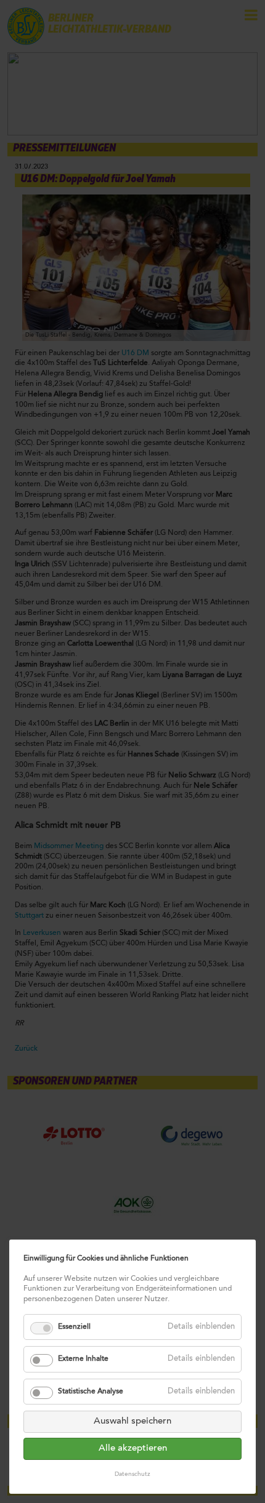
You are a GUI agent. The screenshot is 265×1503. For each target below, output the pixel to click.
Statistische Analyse (90, 1391)
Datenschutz (132, 1475)
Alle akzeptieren (133, 1448)
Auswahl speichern (132, 1421)
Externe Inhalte (83, 1359)
